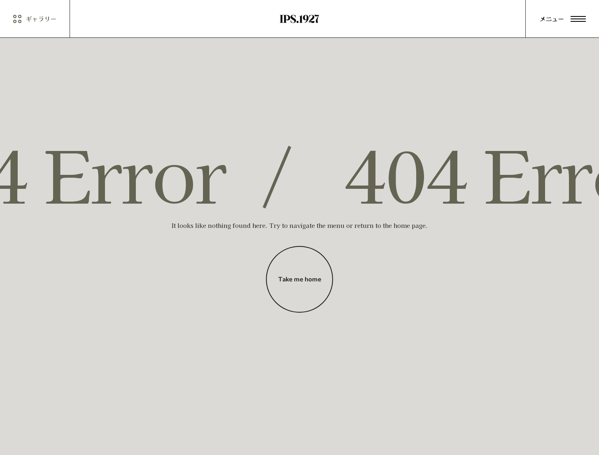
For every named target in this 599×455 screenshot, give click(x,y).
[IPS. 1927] (299, 19)
